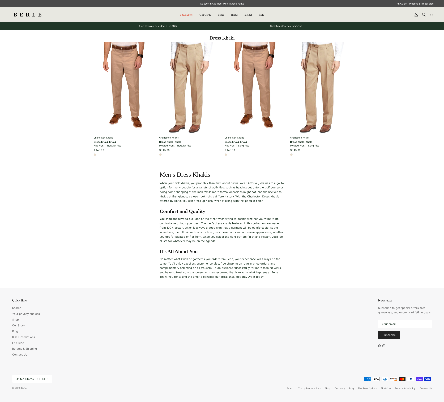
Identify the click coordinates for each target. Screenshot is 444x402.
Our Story (18, 325)
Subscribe (389, 335)
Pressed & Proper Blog (421, 3)
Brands (248, 14)
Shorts (234, 14)
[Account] (415, 15)
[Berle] (27, 15)
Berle (24, 388)
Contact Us (19, 354)
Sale (261, 14)
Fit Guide (402, 3)
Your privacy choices (26, 313)
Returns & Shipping (24, 348)
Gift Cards (205, 14)
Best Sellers (186, 14)
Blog (15, 331)
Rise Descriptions (23, 337)
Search (16, 308)
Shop (15, 319)
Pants (221, 14)
